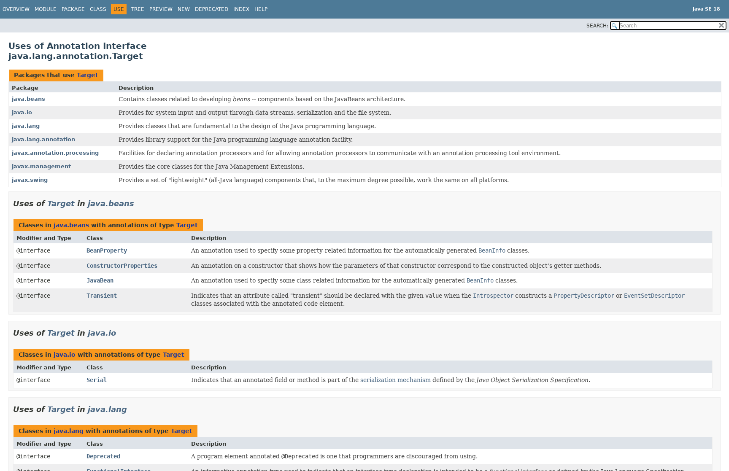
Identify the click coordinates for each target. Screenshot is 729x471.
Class (98, 9)
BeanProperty (106, 250)
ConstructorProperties (121, 265)
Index (241, 9)
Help (260, 9)
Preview (161, 9)
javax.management (41, 166)
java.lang (26, 126)
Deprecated (211, 9)
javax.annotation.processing (55, 153)
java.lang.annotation (43, 139)
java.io (22, 112)
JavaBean (99, 280)
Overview (16, 9)
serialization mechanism (395, 380)
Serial (96, 380)
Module (46, 9)
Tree (137, 9)
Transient (101, 295)
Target (87, 75)
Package (73, 9)
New (184, 9)
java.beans (28, 99)
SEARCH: (597, 26)
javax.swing (30, 180)
